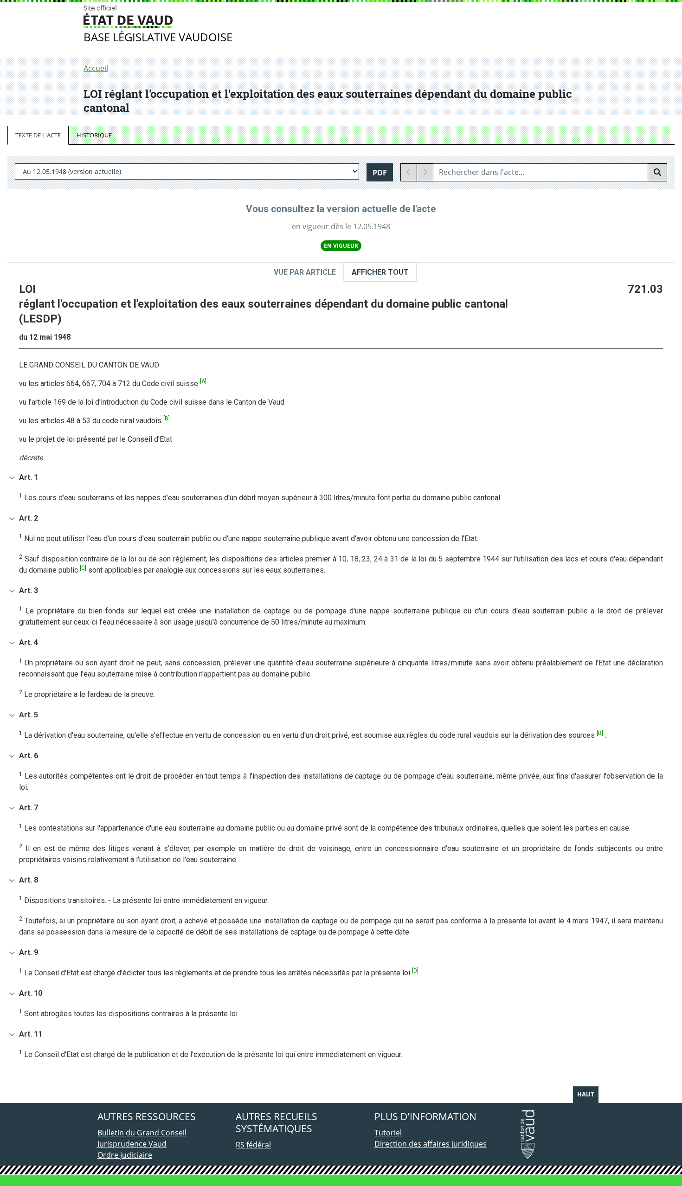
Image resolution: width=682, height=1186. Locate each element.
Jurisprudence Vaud (132, 1144)
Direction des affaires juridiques (430, 1144)
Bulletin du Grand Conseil (142, 1133)
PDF (380, 173)
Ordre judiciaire (124, 1155)
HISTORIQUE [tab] (94, 135)
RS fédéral (253, 1145)
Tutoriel (388, 1133)
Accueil (96, 68)
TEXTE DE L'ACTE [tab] (38, 135)
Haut (585, 1094)
